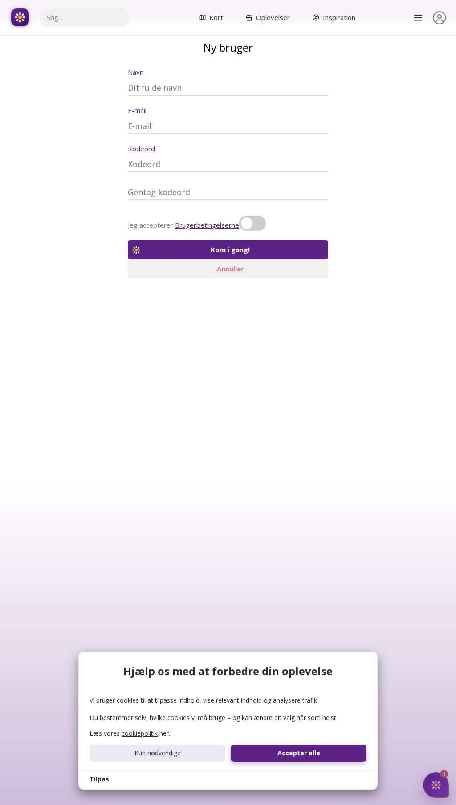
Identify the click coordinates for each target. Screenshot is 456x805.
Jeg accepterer (183, 225)
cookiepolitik (140, 733)
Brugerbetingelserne (207, 225)
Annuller (230, 268)
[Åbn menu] (418, 17)
